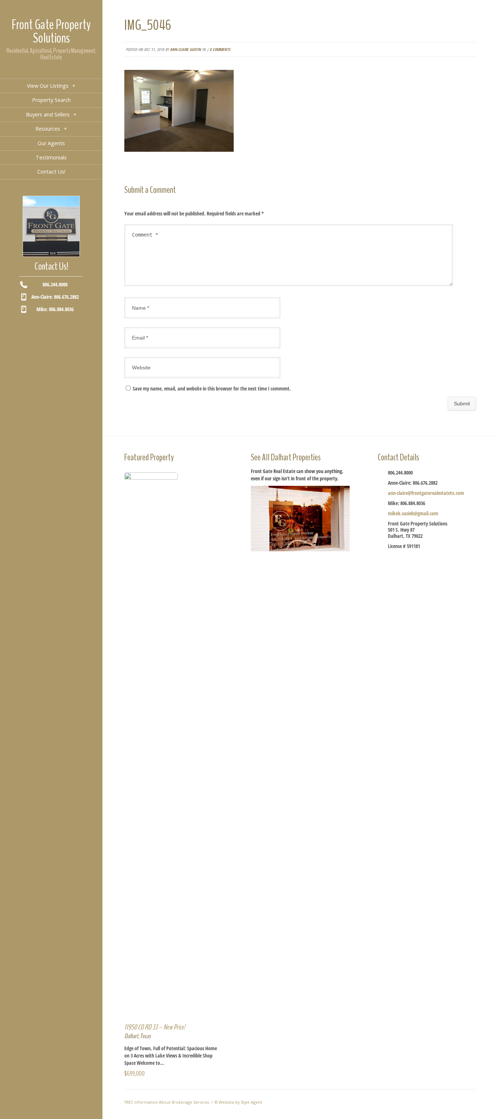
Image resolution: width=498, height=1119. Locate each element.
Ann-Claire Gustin (185, 49)
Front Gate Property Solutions (51, 31)
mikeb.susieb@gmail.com (413, 513)
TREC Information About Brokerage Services (166, 1102)
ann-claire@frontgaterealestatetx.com (426, 492)
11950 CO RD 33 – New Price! (154, 1027)
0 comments (220, 49)
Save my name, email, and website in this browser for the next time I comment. (212, 388)
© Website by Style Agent (238, 1102)
